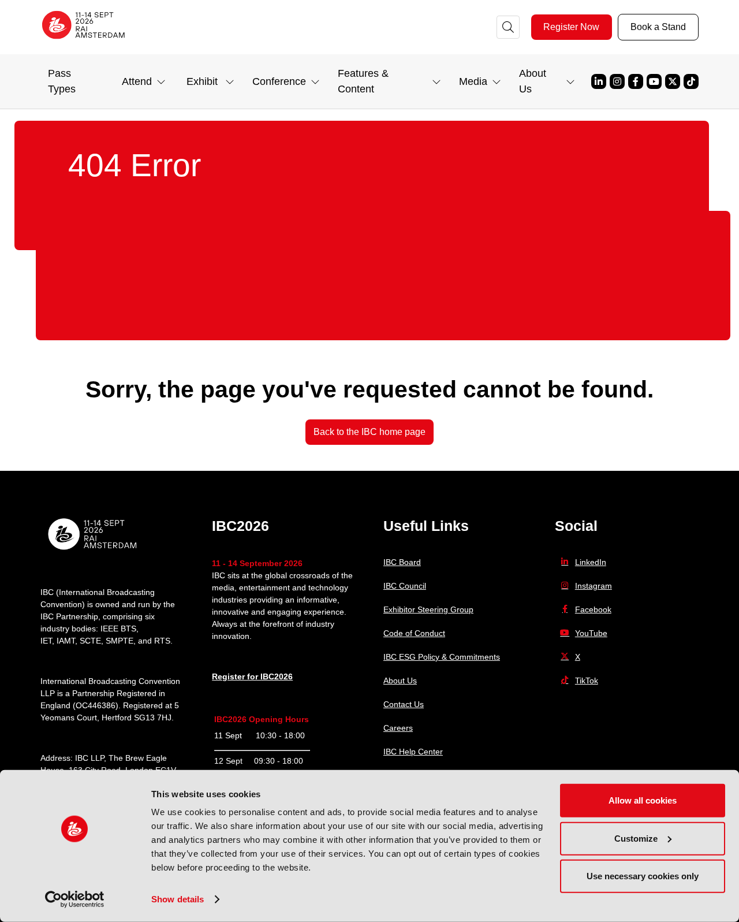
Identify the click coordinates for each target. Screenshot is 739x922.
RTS (162, 640)
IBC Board (402, 562)
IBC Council (404, 585)
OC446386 (95, 705)
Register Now (571, 27)
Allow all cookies (643, 800)
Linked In (598, 81)
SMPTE (119, 640)
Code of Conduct (414, 633)
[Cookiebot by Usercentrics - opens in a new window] (74, 899)
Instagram (617, 81)
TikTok (691, 81)
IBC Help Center (413, 751)
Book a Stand (658, 27)
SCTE (90, 640)
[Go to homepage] (83, 42)
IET (46, 640)
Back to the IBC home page (369, 432)
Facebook (635, 81)
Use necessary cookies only (643, 876)
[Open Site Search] (508, 27)
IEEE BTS (118, 628)
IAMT (66, 640)
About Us (400, 680)
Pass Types (62, 81)
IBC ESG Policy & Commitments (441, 656)
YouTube (654, 81)
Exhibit (202, 81)
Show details (177, 899)
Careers (398, 728)
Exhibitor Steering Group (428, 609)
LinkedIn (590, 562)
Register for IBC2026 (252, 676)
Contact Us (403, 704)
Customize (636, 838)
